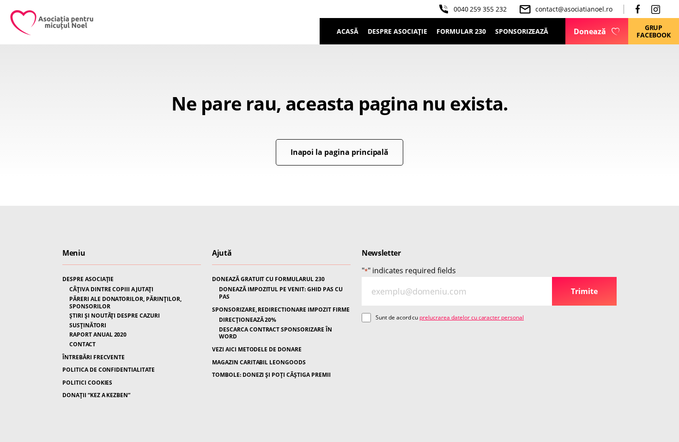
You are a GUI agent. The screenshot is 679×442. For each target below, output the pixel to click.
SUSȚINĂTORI (87, 325)
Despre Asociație (397, 31)
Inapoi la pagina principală (340, 152)
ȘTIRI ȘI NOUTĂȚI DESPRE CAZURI (114, 315)
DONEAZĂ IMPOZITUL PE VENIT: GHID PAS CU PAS (281, 293)
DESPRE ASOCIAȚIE (88, 279)
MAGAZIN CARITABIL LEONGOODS (259, 362)
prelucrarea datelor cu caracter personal (471, 317)
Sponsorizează (521, 31)
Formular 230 (461, 31)
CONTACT (82, 344)
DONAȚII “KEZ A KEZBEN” (96, 395)
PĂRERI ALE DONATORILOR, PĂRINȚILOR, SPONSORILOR (125, 302)
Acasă (347, 31)
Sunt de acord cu (450, 317)
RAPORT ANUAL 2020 (98, 334)
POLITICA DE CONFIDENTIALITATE (108, 370)
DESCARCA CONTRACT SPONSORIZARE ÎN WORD (275, 333)
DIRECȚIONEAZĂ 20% (247, 320)
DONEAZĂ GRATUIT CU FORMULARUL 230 (268, 279)
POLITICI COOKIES (87, 383)
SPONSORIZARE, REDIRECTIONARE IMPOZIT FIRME (281, 309)
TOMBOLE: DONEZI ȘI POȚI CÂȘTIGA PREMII (271, 375)
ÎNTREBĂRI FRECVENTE (93, 357)
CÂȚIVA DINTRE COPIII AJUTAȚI (111, 289)
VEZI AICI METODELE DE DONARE (257, 349)
